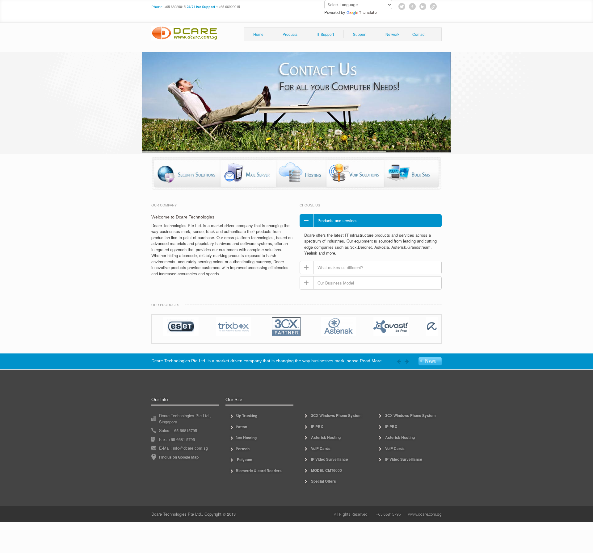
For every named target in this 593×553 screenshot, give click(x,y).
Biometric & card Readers (259, 470)
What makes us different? (340, 267)
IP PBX (317, 426)
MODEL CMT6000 (326, 470)
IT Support (325, 34)
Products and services (338, 220)
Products (290, 34)
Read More (371, 361)
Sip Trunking (246, 415)
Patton (241, 427)
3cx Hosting (246, 437)
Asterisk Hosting (326, 437)
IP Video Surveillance (329, 459)
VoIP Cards (320, 448)
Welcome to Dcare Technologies (182, 216)
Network (392, 34)
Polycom (244, 459)
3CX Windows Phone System (336, 415)
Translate (368, 12)
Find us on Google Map (179, 457)
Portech (243, 448)
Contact (418, 34)
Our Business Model (336, 283)
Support (359, 34)
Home (258, 34)
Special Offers (323, 481)
